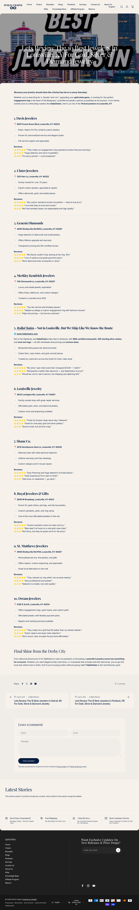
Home (7, 844)
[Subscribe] (118, 850)
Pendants (9, 858)
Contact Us (9, 865)
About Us (9, 869)
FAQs (7, 872)
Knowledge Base (12, 876)
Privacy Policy (61, 767)
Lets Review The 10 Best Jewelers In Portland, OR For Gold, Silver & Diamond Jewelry (100, 702)
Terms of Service (76, 767)
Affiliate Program (12, 879)
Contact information (40, 903)
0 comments (121, 684)
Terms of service (28, 903)
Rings (7, 855)
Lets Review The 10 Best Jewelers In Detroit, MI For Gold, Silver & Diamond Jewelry (38, 702)
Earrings (8, 862)
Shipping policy (9, 905)
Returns (8, 883)
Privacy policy (9, 903)
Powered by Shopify (29, 899)
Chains (8, 848)
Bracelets (9, 851)
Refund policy (18, 903)
